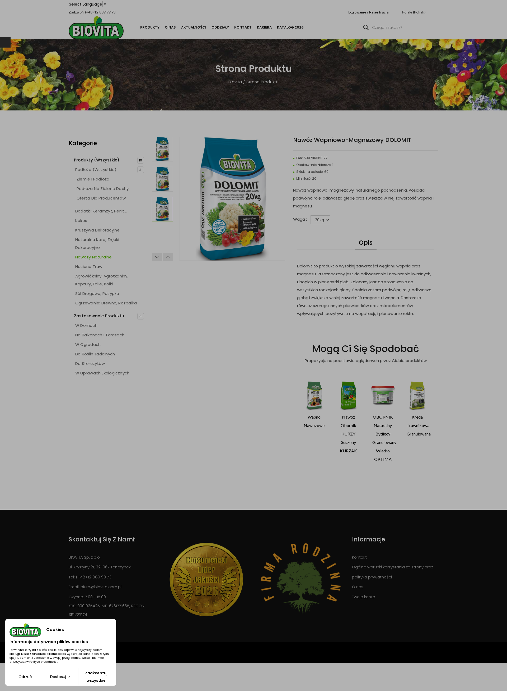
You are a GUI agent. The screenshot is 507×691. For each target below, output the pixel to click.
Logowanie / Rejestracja (368, 12)
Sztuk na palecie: (309, 171)
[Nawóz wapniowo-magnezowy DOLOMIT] (162, 149)
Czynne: (76, 597)
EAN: (299, 158)
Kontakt (359, 557)
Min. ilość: (303, 178)
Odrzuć (25, 676)
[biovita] (96, 27)
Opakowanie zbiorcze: (313, 165)
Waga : (300, 219)
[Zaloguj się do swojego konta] (347, 12)
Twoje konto (363, 597)
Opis (366, 243)
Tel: (72, 577)
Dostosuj (58, 676)
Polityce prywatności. (43, 662)
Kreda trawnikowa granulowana (419, 425)
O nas (357, 587)
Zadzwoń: (76, 12)
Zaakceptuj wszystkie (96, 676)
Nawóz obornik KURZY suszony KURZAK (348, 433)
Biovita (235, 82)
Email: (74, 587)
